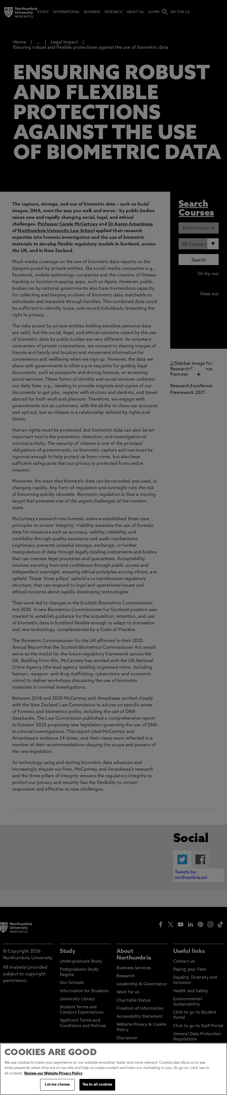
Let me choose (57, 1084)
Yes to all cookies (97, 1084)
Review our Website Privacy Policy (53, 1073)
